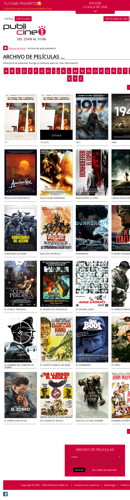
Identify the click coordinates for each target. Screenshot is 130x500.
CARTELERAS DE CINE (116, 18)
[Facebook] (6, 497)
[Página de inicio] (24, 30)
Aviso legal (110, 485)
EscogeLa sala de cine (95, 5)
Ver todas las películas (104, 469)
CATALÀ (8, 18)
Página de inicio (17, 48)
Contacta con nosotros (86, 485)
